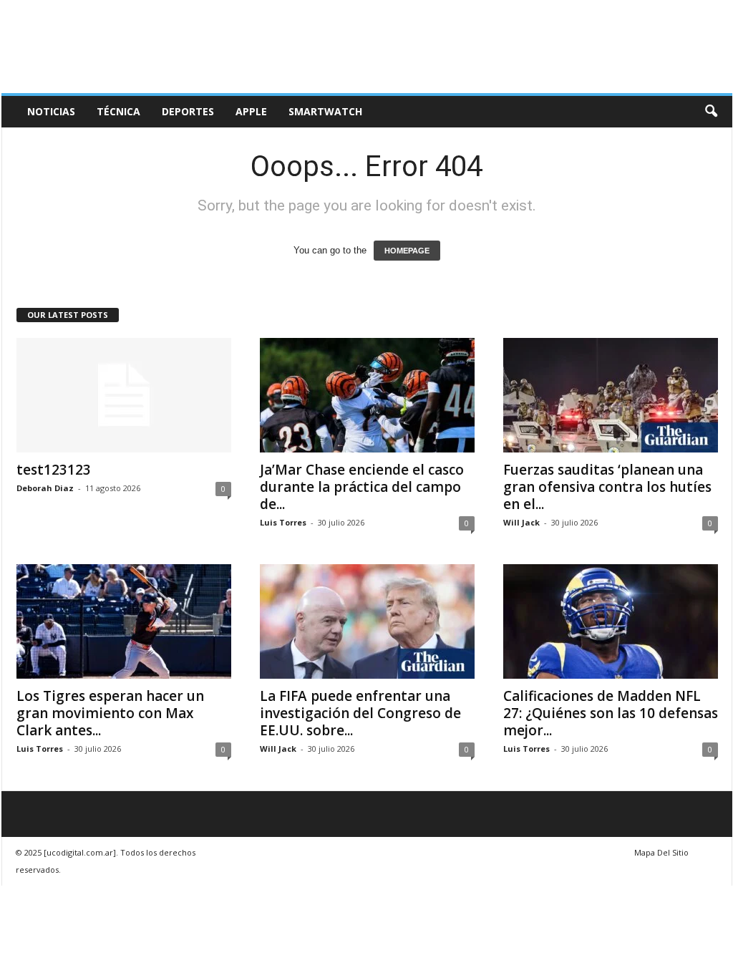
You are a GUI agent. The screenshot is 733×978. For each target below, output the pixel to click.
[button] (711, 111)
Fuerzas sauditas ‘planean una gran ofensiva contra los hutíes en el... (607, 486)
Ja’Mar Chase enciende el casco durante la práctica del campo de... (362, 486)
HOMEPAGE (406, 250)
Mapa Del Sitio (661, 852)
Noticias (51, 111)
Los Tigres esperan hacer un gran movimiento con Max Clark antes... (110, 713)
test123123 (53, 469)
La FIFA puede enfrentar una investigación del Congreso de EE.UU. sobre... (360, 713)
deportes (188, 111)
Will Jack (521, 522)
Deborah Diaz (45, 488)
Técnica (118, 111)
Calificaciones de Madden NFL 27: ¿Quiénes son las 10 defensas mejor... (610, 713)
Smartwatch (325, 111)
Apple (251, 111)
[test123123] (123, 395)
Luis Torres (283, 522)
